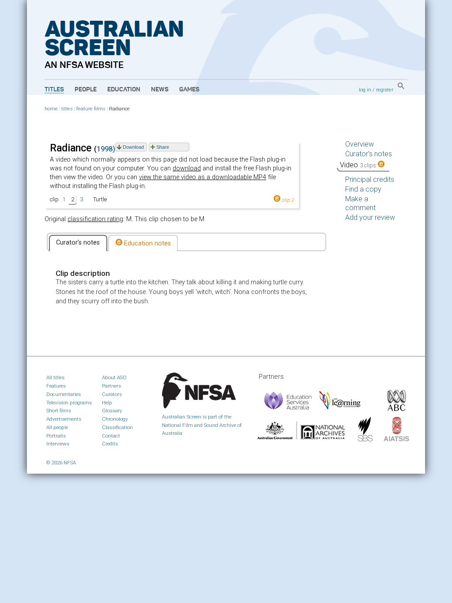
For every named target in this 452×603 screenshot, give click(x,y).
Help (107, 402)
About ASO (114, 377)
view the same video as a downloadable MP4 (202, 177)
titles (67, 109)
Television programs (69, 402)
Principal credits (369, 179)
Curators (112, 394)
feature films (90, 109)
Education (123, 90)
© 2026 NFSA (61, 463)
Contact (111, 436)
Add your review (370, 217)
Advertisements (63, 419)
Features (56, 386)
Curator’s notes (78, 242)
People (86, 90)
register (384, 90)
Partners (111, 386)
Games (189, 90)
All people (57, 427)
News (160, 90)
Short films (58, 410)
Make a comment (360, 203)
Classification (117, 427)
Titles (54, 90)
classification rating (95, 219)
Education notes (146, 243)
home (51, 109)
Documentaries (63, 394)
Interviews (57, 444)
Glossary (112, 410)
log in (365, 90)
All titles (55, 377)
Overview (359, 144)
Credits (110, 444)
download (187, 168)
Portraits (56, 436)
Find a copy (363, 189)
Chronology (115, 419)
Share (162, 147)
